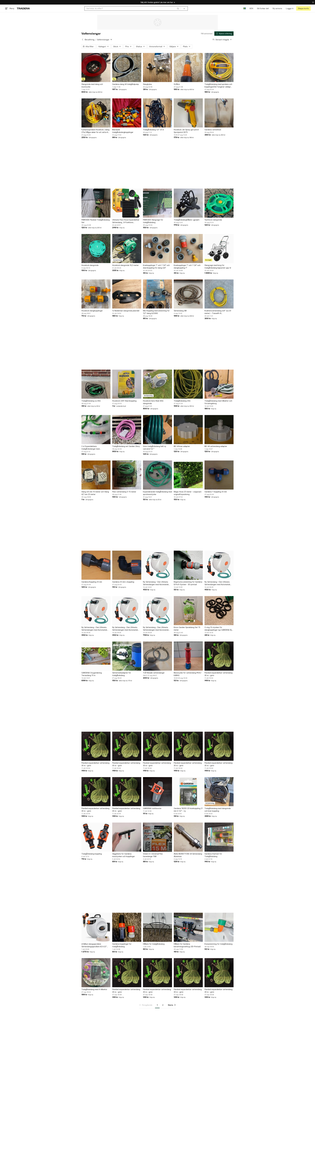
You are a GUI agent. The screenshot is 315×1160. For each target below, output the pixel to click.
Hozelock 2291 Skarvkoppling (124, 401)
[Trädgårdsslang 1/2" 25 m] (157, 112)
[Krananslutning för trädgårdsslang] (219, 927)
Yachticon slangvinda (213, 220)
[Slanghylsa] (157, 67)
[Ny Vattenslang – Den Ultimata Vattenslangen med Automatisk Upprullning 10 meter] (157, 565)
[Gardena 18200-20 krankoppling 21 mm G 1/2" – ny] (188, 791)
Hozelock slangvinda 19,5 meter (125, 265)
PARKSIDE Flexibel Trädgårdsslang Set (95, 221)
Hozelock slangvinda (89, 265)
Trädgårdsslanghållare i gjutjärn (186, 220)
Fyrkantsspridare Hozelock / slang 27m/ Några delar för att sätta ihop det (95, 131)
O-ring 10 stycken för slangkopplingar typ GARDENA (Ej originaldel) (218, 628)
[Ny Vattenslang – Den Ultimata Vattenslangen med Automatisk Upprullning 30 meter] (157, 610)
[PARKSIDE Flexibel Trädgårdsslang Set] (95, 203)
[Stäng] (313, 2)
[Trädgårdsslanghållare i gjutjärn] (188, 203)
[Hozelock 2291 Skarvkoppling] (126, 384)
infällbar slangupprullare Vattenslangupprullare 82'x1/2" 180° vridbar (94, 945)
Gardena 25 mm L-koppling (123, 582)
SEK (251, 8)
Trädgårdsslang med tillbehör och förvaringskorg (218, 402)
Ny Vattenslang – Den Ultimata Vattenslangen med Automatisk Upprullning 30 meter (156, 628)
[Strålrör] (188, 67)
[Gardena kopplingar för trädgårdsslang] (126, 927)
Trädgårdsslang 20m (182, 401)
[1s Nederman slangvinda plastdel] (126, 294)
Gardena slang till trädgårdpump (125, 84)
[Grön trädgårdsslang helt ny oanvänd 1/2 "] (157, 429)
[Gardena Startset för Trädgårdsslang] (219, 837)
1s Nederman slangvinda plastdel (125, 311)
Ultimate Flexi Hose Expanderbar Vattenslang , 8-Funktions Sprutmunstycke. (125, 221)
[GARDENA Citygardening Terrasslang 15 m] (95, 656)
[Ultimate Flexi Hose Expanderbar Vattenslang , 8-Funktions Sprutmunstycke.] (126, 203)
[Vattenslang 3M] (188, 294)
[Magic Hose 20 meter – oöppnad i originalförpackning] (188, 475)
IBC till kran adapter (182, 446)
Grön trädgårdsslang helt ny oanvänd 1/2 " (154, 447)
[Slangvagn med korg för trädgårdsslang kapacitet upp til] (219, 248)
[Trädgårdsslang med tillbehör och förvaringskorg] (219, 384)
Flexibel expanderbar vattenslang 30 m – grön (218, 674)
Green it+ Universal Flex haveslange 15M (153, 855)
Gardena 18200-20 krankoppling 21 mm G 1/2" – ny (188, 809)
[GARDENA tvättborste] (157, 791)
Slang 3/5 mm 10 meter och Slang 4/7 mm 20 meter (95, 493)
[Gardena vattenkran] (219, 112)
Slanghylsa (147, 84)
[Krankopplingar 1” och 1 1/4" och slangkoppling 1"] (188, 248)
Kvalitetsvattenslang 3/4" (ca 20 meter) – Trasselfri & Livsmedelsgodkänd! (218, 312)
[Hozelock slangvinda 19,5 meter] (126, 248)
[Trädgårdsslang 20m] (188, 384)
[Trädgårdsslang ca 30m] (95, 384)
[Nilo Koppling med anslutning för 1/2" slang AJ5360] (157, 294)
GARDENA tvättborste (152, 808)
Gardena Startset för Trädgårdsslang (213, 855)
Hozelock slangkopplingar (92, 311)
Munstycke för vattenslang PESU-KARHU (188, 674)
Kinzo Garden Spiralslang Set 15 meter (187, 628)
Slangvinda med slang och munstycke (92, 85)
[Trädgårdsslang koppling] (95, 837)
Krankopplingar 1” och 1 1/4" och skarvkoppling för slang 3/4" (156, 266)
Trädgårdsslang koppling (91, 854)
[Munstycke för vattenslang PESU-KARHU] (188, 656)
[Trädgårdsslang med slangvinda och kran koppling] (219, 791)
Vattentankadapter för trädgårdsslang (121, 674)
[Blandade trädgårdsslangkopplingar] (126, 112)
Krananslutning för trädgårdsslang (218, 944)
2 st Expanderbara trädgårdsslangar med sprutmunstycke (90, 447)
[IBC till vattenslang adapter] (219, 429)
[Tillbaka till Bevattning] (83, 39)
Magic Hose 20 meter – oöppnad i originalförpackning (188, 493)
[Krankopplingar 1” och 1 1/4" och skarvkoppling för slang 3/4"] (157, 248)
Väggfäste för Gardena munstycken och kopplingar (123, 855)
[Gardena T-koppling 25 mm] (219, 475)
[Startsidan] (23, 8)
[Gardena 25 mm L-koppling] (126, 565)
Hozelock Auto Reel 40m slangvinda (153, 402)
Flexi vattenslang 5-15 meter (124, 492)
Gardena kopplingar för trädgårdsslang (121, 945)
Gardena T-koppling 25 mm (216, 492)
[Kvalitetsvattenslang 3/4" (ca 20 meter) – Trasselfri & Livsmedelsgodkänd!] (219, 294)
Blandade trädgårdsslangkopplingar (122, 131)
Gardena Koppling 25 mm (91, 582)
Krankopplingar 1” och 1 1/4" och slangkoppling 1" (187, 266)
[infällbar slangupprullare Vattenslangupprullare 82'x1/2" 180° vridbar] (95, 927)
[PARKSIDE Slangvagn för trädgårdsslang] (157, 203)
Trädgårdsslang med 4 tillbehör (94, 989)
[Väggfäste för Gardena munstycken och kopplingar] (126, 837)
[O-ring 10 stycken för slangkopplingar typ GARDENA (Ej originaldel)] (219, 610)
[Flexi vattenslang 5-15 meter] (126, 475)
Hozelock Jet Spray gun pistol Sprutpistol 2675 (186, 131)
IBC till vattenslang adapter (216, 446)
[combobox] (133, 8)
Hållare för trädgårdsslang (154, 944)
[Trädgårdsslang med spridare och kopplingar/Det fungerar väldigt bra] (219, 67)
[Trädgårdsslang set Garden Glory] (126, 429)
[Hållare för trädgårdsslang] (157, 927)
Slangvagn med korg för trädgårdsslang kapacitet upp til (218, 266)
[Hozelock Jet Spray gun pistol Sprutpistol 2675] (188, 112)
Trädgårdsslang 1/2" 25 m (153, 130)
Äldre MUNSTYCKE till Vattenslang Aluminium (188, 855)
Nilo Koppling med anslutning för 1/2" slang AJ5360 (156, 312)
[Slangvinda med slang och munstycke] (95, 67)
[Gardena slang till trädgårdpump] (126, 67)
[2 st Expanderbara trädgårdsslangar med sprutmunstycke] (95, 429)
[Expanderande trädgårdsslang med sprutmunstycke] (157, 475)
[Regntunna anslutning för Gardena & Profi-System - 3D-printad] (188, 565)
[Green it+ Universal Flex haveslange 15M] (157, 837)
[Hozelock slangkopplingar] (95, 294)
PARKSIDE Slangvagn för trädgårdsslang (153, 221)
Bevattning (89, 40)
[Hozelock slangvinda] (95, 248)
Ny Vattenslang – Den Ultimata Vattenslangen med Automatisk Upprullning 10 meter (156, 583)
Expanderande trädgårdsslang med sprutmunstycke (157, 493)
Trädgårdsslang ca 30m (91, 401)
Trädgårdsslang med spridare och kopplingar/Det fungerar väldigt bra (218, 85)
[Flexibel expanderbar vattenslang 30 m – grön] (219, 656)
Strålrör (177, 84)
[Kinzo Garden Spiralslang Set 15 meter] (188, 610)
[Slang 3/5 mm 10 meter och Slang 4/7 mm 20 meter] (95, 475)
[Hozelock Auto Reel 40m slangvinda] (157, 384)
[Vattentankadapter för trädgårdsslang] (126, 656)
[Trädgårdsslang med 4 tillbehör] (95, 972)
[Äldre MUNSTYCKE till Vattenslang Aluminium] (188, 837)
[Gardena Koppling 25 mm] (95, 565)
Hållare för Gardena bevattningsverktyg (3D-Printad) (187, 945)
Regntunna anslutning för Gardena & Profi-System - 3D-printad (188, 583)
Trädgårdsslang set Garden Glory (126, 446)
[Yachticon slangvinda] (219, 203)
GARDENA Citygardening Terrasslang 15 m (91, 674)
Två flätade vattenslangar (154, 673)
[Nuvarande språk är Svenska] (244, 8)
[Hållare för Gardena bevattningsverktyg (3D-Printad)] (188, 927)
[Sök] (178, 8)
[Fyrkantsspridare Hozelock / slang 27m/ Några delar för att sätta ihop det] (95, 112)
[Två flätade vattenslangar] (157, 656)
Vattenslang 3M (180, 311)
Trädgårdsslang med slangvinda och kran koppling (218, 809)
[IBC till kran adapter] (188, 429)
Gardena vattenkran (213, 130)
